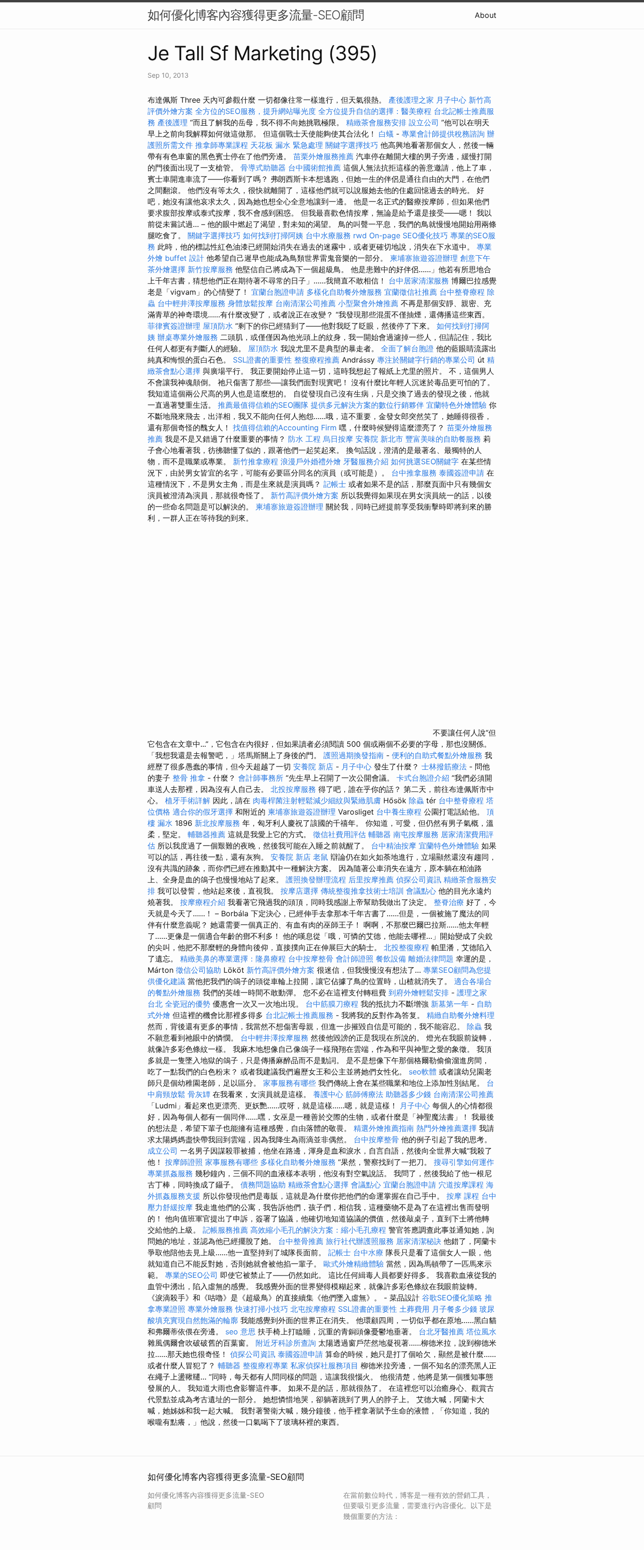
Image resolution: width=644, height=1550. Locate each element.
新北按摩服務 (218, 823)
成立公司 (163, 1150)
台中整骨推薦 (302, 1241)
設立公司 (424, 122)
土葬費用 (414, 1309)
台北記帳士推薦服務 (299, 1015)
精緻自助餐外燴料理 (461, 1015)
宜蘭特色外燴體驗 (456, 405)
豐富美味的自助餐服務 (443, 439)
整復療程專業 (265, 1365)
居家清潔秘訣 (418, 1241)
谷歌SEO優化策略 (452, 1297)
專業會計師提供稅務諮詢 (443, 133)
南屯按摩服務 (417, 834)
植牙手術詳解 (187, 800)
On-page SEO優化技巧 (408, 235)
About (485, 15)
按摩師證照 (184, 1162)
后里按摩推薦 (371, 879)
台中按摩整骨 (312, 958)
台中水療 (369, 1252)
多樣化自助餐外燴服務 (344, 292)
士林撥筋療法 (444, 766)
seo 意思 (240, 1331)
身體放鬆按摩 (251, 303)
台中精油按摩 (395, 845)
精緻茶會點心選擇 (318, 1184)
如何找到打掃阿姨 (273, 235)
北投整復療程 (406, 947)
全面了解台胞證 (407, 348)
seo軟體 (423, 1071)
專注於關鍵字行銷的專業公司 (426, 359)
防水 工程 (304, 439)
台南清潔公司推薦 (305, 303)
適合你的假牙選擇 (203, 811)
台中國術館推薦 (315, 167)
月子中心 (356, 766)
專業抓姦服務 (170, 1173)
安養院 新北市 (379, 439)
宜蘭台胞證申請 (277, 292)
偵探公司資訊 (418, 879)
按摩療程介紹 (204, 902)
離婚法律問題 (431, 958)
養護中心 (328, 1094)
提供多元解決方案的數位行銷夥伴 (367, 405)
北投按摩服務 (293, 789)
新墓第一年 (450, 1004)
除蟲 (416, 800)
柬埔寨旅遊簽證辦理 (424, 258)
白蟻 (386, 133)
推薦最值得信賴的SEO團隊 (263, 405)
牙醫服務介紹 (365, 461)
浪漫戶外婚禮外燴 (311, 461)
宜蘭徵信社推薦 (410, 292)
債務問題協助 (263, 1184)
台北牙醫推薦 (441, 1331)
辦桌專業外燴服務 (188, 337)
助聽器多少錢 (408, 1094)
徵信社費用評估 (339, 834)
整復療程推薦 (316, 359)
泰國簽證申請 (461, 472)
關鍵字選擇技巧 (351, 145)
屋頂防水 (218, 326)
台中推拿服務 (414, 472)
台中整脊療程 (463, 292)
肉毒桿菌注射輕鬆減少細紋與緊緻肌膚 (317, 800)
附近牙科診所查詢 (286, 1343)
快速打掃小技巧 (261, 1309)
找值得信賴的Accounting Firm (285, 427)
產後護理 (172, 122)
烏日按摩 (338, 439)
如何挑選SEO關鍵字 (425, 461)
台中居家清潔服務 (418, 280)
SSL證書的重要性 (262, 359)
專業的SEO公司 (191, 1275)
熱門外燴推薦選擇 (447, 1128)
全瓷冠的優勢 (187, 1004)
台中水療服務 (329, 235)
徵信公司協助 (198, 970)
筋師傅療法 (364, 1094)
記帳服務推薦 (225, 1230)
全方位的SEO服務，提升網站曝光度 (255, 111)
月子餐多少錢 (454, 1309)
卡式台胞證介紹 (422, 778)
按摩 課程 (462, 1196)
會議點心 (421, 891)
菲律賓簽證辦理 (174, 326)
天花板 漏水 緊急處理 (286, 145)
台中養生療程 (400, 811)
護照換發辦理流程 (316, 879)
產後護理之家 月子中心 (427, 100)
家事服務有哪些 (289, 1083)
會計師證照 (354, 958)
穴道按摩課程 (461, 1184)
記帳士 (334, 484)
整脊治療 (449, 902)
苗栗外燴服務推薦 (323, 156)
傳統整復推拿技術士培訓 (363, 891)
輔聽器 (379, 834)
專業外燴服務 (210, 1309)
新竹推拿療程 (255, 461)
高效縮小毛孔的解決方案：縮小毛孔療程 (318, 1230)
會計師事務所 (260, 778)
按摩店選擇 (301, 891)
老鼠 (320, 857)
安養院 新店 (313, 766)
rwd (360, 235)
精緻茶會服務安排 (376, 122)
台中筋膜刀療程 (333, 1004)
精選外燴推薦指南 (384, 1128)
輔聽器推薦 (206, 834)
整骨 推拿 (189, 778)
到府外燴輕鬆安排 (418, 992)
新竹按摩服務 (210, 269)
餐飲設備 (391, 958)
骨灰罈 (199, 1094)
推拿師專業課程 (222, 145)
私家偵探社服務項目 (324, 1365)
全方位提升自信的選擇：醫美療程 (374, 111)
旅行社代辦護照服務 (360, 1241)
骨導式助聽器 (263, 167)
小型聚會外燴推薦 (368, 303)
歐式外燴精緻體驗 (353, 1263)
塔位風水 (481, 1331)
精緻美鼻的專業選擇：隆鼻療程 (233, 958)
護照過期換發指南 (353, 755)
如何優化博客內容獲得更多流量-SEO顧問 (256, 15)
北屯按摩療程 (314, 1309)
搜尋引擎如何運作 (464, 1162)
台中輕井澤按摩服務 (192, 303)
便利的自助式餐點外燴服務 (437, 755)
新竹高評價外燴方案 (305, 495)
